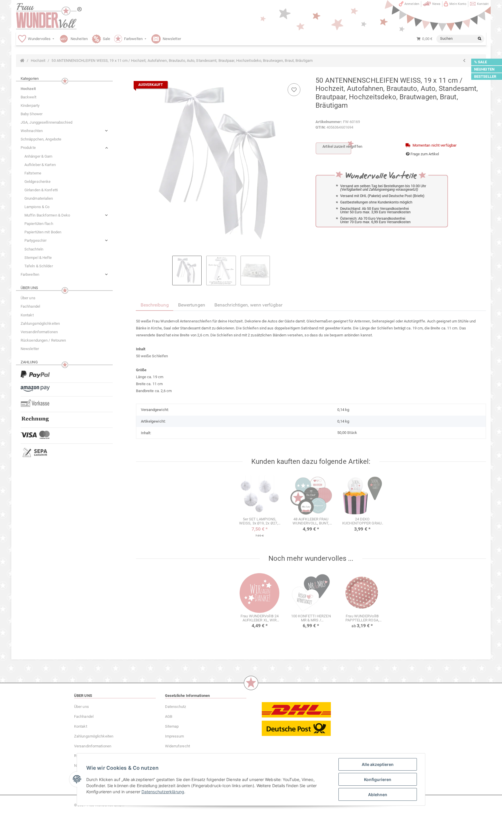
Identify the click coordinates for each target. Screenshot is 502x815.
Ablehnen (377, 794)
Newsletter (30, 349)
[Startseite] (22, 61)
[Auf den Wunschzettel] (294, 89)
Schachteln (33, 249)
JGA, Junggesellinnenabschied (46, 122)
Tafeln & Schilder (38, 266)
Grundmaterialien (38, 198)
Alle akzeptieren (378, 764)
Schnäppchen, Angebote (41, 139)
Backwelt (28, 97)
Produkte (28, 147)
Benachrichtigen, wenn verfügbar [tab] (248, 305)
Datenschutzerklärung (162, 791)
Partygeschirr (35, 240)
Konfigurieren (377, 779)
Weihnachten (32, 131)
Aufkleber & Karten (40, 165)
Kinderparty (30, 105)
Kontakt (483, 4)
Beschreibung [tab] (155, 305)
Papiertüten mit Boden (42, 232)
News (436, 4)
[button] (64, 131)
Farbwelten (30, 274)
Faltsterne (32, 173)
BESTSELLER (485, 76)
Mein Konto (457, 4)
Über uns (28, 298)
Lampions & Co (36, 207)
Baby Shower (31, 114)
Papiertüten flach (38, 223)
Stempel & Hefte (38, 257)
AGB (168, 716)
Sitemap (172, 726)
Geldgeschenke (37, 181)
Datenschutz (175, 706)
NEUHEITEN (484, 69)
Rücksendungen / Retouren (43, 340)
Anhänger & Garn (38, 156)
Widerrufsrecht (177, 746)
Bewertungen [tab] (191, 305)
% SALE (480, 62)
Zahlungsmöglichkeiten (40, 323)
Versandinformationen (39, 332)
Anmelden (411, 4)
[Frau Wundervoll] (49, 16)
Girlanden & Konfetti (41, 190)
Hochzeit (28, 88)
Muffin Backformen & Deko (47, 215)
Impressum (174, 736)
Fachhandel (30, 306)
